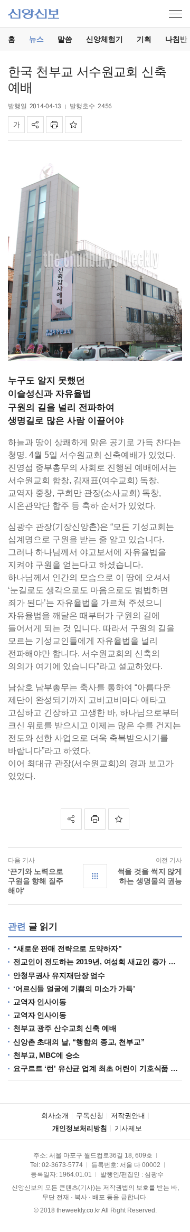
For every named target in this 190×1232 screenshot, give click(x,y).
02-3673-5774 (62, 1165)
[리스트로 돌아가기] (95, 876)
